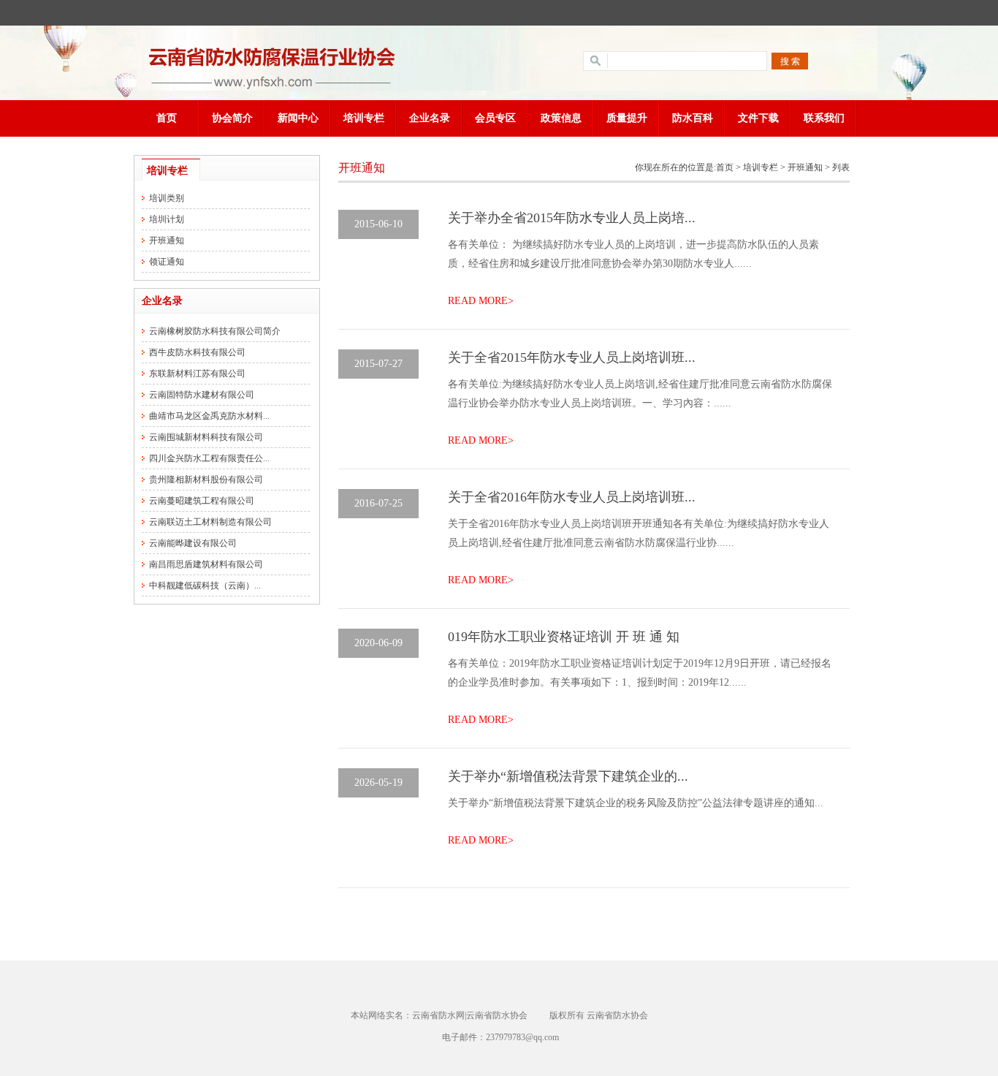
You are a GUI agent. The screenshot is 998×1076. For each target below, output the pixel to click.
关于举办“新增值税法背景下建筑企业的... (568, 776)
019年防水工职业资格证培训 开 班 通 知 (563, 636)
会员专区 (495, 118)
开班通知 (166, 240)
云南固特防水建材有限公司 (201, 395)
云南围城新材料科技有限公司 (206, 437)
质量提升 (626, 118)
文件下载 (758, 118)
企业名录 (429, 118)
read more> (481, 300)
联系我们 (824, 118)
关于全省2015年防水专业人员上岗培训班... (572, 357)
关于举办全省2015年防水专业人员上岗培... (572, 218)
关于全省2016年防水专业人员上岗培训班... (572, 497)
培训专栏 (363, 118)
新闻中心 (298, 118)
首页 (166, 118)
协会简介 (232, 118)
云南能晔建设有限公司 (193, 543)
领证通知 (166, 262)
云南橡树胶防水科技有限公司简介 (215, 331)
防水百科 (692, 118)
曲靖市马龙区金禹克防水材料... (209, 416)
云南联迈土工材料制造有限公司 (210, 522)
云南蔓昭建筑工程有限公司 (201, 501)
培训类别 (166, 198)
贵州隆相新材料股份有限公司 (206, 479)
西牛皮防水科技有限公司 (197, 352)
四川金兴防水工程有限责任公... (209, 458)
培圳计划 (166, 219)
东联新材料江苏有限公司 (197, 373)
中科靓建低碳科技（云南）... (205, 585)
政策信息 (561, 118)
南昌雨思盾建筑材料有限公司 (206, 564)
